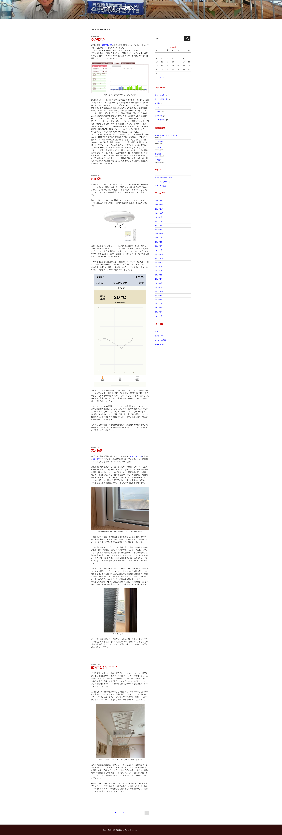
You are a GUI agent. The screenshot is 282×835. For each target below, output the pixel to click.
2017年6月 (158, 271)
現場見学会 (159, 116)
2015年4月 (158, 308)
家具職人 (158, 160)
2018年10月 (159, 242)
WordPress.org (160, 344)
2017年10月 (159, 262)
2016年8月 (158, 279)
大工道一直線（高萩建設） (115, 8)
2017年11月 (159, 258)
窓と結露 (97, 450)
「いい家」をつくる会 (162, 182)
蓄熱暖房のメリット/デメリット (166, 135)
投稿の (159, 336)
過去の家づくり (160, 120)
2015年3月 (158, 312)
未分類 (157, 103)
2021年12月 (159, 205)
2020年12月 (159, 234)
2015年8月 (158, 295)
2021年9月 (158, 217)
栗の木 (157, 107)
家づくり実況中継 (161, 99)
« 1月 (162, 77)
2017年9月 (158, 267)
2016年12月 (159, 275)
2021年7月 (158, 225)
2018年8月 (158, 246)
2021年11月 (159, 209)
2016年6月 (158, 287)
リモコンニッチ (136, 456)
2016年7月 (158, 283)
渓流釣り (158, 111)
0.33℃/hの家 (107, 45)
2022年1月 (158, 201)
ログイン (158, 332)
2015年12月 (159, 291)
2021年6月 (158, 229)
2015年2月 (158, 316)
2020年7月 (158, 238)
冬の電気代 (98, 39)
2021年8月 (158, 221)
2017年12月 (159, 254)
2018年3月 (158, 250)
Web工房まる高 (160, 186)
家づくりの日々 (160, 95)
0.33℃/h (96, 178)
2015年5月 (158, 304)
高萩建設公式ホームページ (164, 178)
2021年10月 (159, 213)
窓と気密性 (97, 459)
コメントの (160, 340)
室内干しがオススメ (104, 667)
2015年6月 (158, 299)
